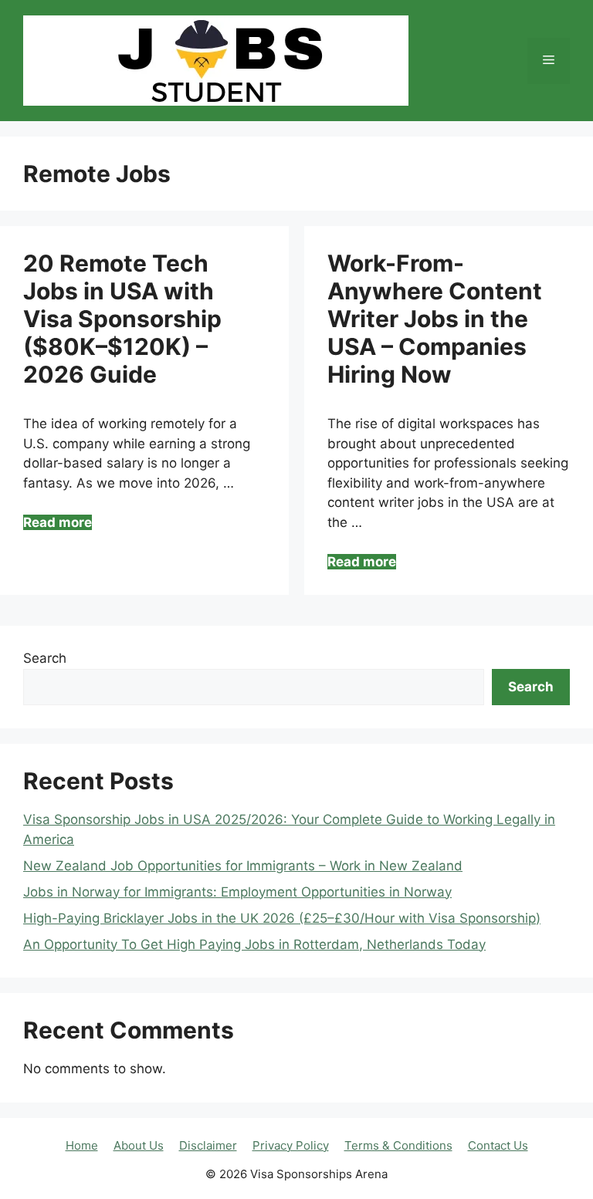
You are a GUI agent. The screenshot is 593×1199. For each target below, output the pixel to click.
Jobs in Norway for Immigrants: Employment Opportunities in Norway (237, 892)
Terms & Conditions (398, 1145)
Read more (57, 522)
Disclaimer (208, 1145)
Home (82, 1145)
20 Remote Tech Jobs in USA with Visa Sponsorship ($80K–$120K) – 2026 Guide (122, 318)
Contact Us (498, 1145)
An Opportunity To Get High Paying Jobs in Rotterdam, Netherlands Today (254, 944)
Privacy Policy (290, 1145)
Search (44, 658)
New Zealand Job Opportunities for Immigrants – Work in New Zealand (243, 865)
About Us (139, 1145)
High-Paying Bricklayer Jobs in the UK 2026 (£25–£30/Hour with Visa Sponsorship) (281, 918)
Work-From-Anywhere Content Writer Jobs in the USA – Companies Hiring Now (434, 318)
